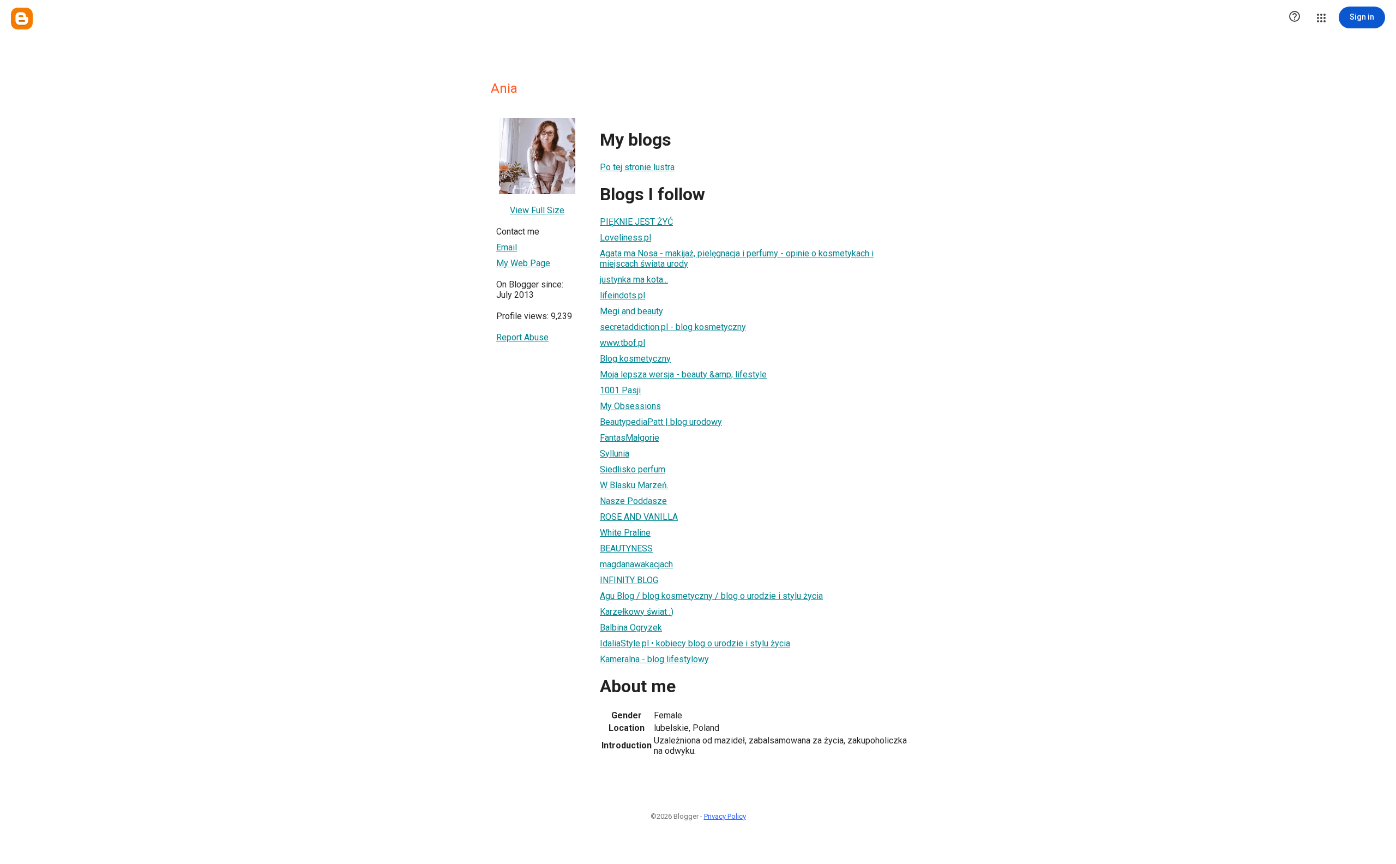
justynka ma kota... (634, 279)
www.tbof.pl (622, 343)
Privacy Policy (725, 816)
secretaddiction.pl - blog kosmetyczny (673, 327)
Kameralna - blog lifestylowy (654, 659)
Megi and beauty (631, 311)
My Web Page (523, 263)
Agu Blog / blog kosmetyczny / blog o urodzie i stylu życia (711, 596)
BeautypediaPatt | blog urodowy (661, 422)
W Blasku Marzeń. (634, 485)
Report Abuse (522, 337)
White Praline (625, 532)
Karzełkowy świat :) (636, 612)
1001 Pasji (620, 390)
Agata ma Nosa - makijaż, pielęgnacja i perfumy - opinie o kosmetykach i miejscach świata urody (737, 258)
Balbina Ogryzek (631, 627)
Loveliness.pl (625, 237)
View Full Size (537, 210)
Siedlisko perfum (632, 469)
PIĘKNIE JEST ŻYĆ (636, 222)
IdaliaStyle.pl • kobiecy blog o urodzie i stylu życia (695, 643)
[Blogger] (22, 18)
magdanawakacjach (636, 564)
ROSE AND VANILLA (639, 517)
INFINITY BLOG (629, 580)
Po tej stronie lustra (637, 167)
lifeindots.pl (622, 295)
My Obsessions (630, 406)
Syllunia (614, 453)
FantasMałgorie (629, 438)
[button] (1294, 17)
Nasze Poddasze (633, 501)
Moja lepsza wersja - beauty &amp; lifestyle (683, 374)
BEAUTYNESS (626, 548)
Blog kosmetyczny (635, 358)
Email (506, 247)
